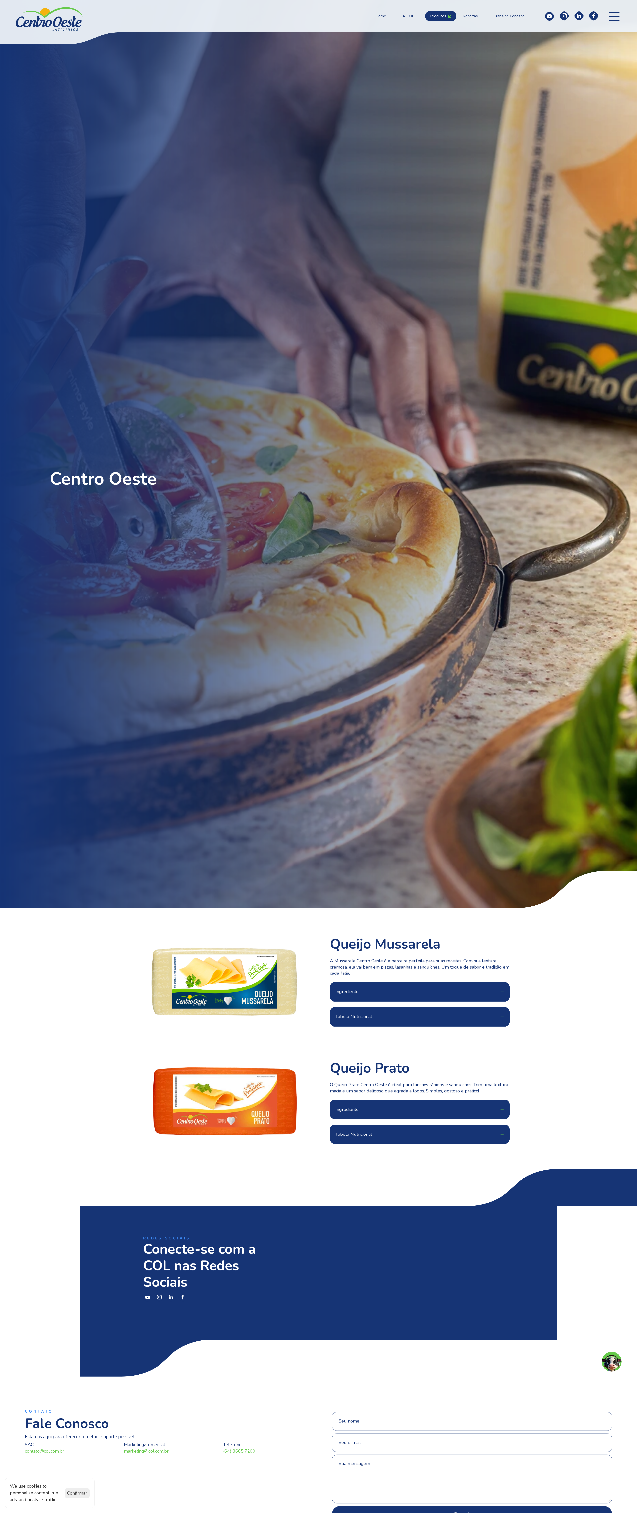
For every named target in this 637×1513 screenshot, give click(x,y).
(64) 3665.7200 (239, 1451)
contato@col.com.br (44, 1451)
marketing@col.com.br (146, 1451)
